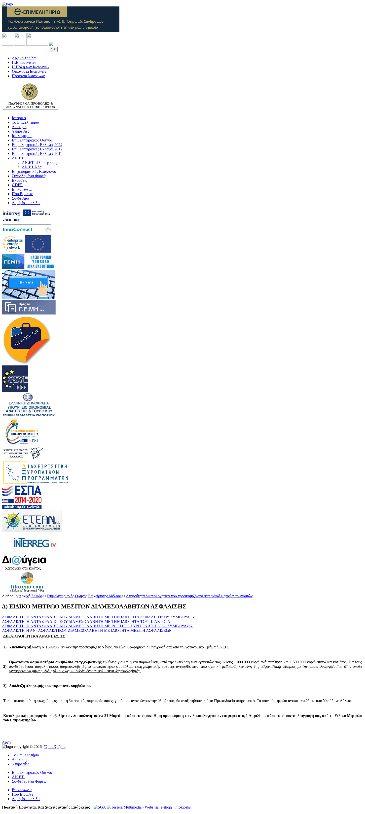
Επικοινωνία (22, 189)
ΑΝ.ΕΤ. (18, 158)
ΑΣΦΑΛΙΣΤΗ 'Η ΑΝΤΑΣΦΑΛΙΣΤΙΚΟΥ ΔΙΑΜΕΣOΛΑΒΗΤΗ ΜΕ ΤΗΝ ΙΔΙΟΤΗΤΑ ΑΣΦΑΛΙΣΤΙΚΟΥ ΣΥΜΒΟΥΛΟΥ (98, 617)
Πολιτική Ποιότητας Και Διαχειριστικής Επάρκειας (46, 807)
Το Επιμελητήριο (25, 122)
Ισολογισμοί (22, 136)
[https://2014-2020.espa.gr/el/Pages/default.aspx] (22, 508)
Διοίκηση (19, 127)
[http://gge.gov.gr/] (28, 415)
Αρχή (6, 742)
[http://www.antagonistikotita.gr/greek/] (21, 444)
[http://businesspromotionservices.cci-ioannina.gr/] (30, 109)
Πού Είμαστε (22, 194)
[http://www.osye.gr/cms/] (15, 391)
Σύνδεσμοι (20, 198)
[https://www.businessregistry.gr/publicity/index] (29, 313)
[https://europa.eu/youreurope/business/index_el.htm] (27, 363)
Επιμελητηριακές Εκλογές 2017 (37, 149)
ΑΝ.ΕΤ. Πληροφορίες (39, 162)
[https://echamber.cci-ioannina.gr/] (60, 31)
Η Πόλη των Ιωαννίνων (30, 67)
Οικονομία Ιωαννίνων (29, 71)
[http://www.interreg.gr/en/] (35, 552)
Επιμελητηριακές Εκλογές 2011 (37, 153)
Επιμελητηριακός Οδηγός (32, 140)
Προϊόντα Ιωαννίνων (28, 76)
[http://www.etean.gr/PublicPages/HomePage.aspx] (32, 530)
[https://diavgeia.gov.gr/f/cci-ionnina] (24, 569)
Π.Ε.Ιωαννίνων (24, 62)
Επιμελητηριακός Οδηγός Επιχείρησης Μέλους (84, 596)
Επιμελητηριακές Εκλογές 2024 (37, 144)
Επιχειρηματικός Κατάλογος (34, 171)
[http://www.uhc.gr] (23, 459)
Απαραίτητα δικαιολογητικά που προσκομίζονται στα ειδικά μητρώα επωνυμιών (189, 596)
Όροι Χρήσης (55, 746)
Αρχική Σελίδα (24, 58)
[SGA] (100, 807)
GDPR (17, 185)
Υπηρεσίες (20, 131)
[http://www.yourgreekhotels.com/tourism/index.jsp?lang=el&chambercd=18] (27, 591)
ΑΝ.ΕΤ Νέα (31, 167)
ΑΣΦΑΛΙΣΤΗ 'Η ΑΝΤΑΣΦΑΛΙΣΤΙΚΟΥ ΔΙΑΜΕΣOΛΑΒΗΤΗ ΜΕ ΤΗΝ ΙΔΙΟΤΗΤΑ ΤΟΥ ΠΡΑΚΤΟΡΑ (86, 621)
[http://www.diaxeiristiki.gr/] (36, 483)
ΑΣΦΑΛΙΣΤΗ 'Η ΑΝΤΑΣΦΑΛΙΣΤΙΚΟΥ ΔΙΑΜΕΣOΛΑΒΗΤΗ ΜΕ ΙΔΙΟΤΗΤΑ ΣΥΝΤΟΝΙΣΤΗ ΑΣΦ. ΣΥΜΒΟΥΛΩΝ (97, 626)
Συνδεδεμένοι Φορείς (29, 176)
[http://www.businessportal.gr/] (29, 267)
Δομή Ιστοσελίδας (26, 203)
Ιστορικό (19, 118)
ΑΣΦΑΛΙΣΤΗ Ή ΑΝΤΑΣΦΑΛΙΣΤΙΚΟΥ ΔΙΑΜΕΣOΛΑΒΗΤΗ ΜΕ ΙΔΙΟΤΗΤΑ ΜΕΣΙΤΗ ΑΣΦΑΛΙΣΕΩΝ (87, 630)
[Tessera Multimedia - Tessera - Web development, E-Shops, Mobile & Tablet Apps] (149, 807)
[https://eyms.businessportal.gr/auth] (28, 297)
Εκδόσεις (19, 180)
